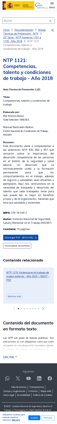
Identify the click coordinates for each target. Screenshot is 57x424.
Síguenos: (28, 371)
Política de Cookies (42, 394)
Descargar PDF (19, 237)
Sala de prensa (18, 386)
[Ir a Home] (26, 5)
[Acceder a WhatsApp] (7, 379)
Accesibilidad (23, 394)
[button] (52, 5)
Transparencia (36, 386)
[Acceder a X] (17, 379)
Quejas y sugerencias (14, 391)
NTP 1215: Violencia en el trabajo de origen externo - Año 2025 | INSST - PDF (27, 276)
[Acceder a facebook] (49, 379)
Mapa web (46, 391)
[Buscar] (50, 21)
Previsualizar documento (17, 245)
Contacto (33, 391)
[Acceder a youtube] (28, 379)
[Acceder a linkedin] (39, 379)
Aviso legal (8, 394)
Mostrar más (14, 296)
